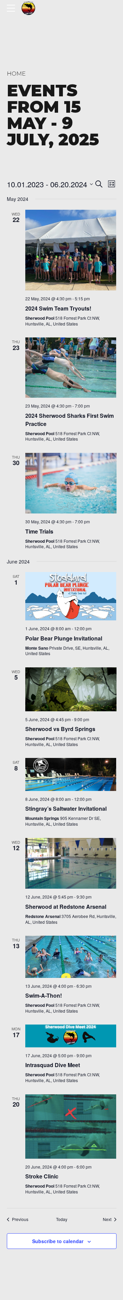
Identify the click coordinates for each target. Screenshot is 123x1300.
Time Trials (39, 531)
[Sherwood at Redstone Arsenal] (71, 863)
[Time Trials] (71, 483)
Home (16, 73)
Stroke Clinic (41, 1176)
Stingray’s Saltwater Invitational (66, 808)
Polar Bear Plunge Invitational (63, 638)
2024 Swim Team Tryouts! (58, 308)
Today (61, 1219)
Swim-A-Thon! (43, 995)
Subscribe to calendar (57, 1241)
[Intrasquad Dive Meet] (71, 1036)
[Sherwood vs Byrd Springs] (71, 689)
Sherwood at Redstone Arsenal (65, 906)
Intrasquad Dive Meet (52, 1065)
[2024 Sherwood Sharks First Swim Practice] (71, 367)
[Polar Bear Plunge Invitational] (71, 596)
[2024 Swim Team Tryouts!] (71, 250)
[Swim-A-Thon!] (71, 957)
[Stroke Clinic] (71, 1126)
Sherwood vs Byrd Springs (60, 729)
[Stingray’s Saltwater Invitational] (71, 774)
